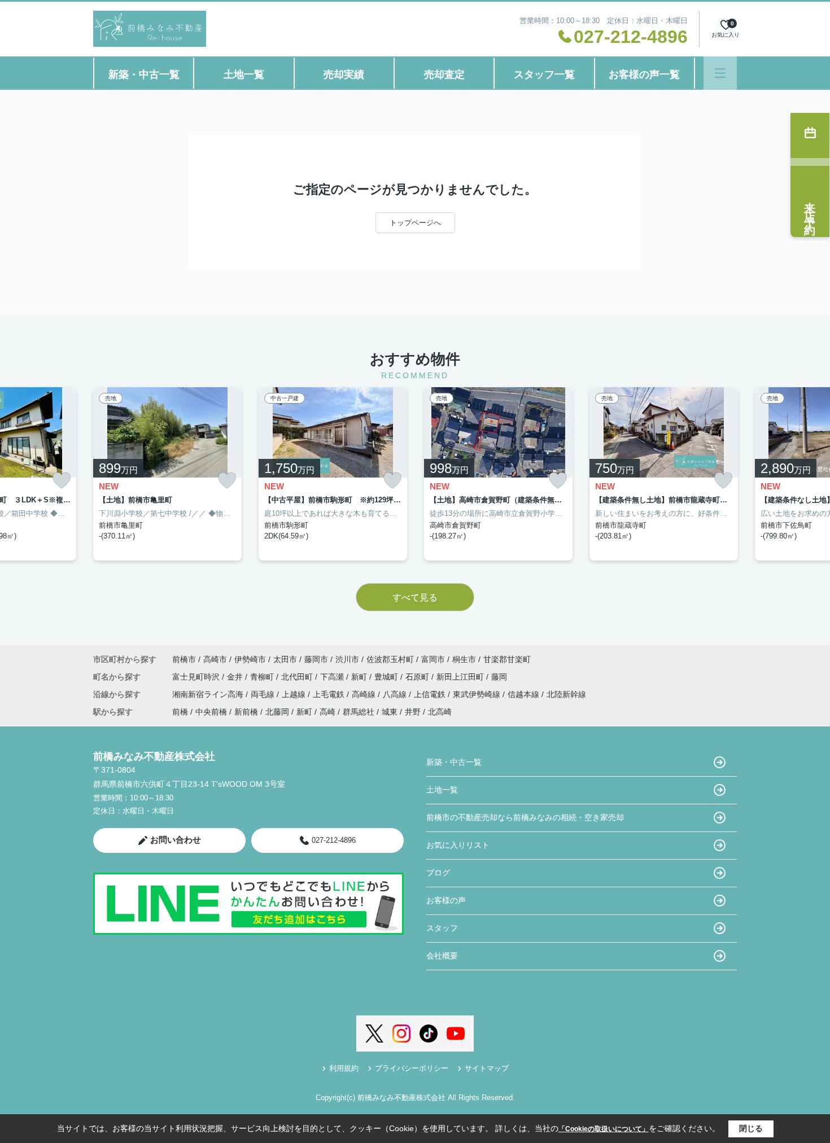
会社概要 (442, 955)
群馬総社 (358, 711)
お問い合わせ (175, 839)
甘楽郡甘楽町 (507, 659)
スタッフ (442, 927)
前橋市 (184, 659)
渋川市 (347, 659)
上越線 (295, 694)
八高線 (396, 694)
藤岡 (499, 676)
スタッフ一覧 (544, 74)
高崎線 (365, 694)
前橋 (180, 711)
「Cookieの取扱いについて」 (603, 1129)
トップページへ (415, 222)
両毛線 (264, 694)
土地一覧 (244, 74)
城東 (389, 711)
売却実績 (344, 74)
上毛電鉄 (330, 694)
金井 (236, 676)
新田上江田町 (461, 676)
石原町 (418, 676)
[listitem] (167, 473)
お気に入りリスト (458, 844)
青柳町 (263, 676)
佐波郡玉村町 (390, 659)
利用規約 (344, 1068)
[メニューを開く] (720, 73)
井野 (413, 711)
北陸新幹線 (566, 694)
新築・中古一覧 (144, 74)
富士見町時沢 (197, 676)
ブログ (438, 872)
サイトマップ (487, 1068)
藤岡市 (316, 659)
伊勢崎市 (250, 659)
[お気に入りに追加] (62, 480)
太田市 (285, 659)
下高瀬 (333, 676)
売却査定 (444, 74)
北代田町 (298, 676)
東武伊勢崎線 (478, 694)
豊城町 (387, 676)
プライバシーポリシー (411, 1068)
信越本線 (524, 694)
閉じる (751, 1128)
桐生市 (464, 659)
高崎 (327, 711)
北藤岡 (277, 711)
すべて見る (415, 597)
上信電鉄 (431, 694)
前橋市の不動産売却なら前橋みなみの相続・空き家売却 (525, 817)
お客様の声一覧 (644, 74)
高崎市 (215, 659)
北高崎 (440, 711)
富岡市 (433, 659)
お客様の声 (446, 900)
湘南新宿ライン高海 (209, 694)
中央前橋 (211, 711)
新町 (360, 676)
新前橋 (246, 711)
